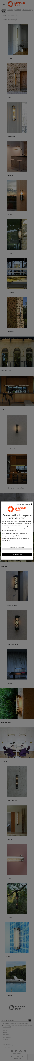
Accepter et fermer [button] (17, 554)
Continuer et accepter (23, 504)
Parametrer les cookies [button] (17, 551)
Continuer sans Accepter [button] (17, 547)
